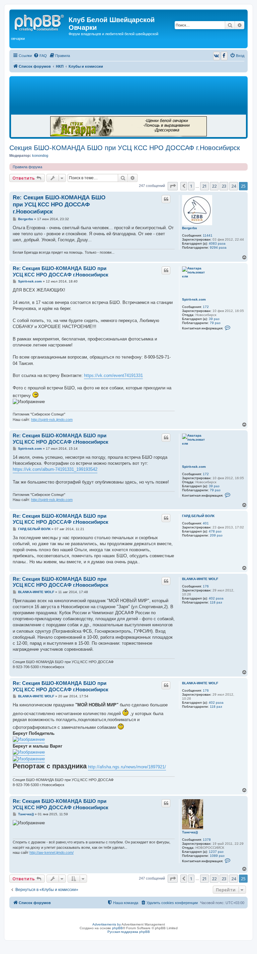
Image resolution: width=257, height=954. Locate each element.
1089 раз (217, 855)
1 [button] (191, 186)
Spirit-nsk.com (194, 299)
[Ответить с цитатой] (166, 199)
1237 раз (216, 851)
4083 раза (217, 243)
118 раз (216, 602)
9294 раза (218, 247)
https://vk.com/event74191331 (113, 375)
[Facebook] (224, 56)
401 (206, 523)
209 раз (216, 535)
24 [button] (233, 186)
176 (206, 586)
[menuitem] (40, 56)
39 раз (214, 319)
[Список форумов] (40, 22)
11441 (207, 235)
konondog (40, 155)
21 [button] (204, 186)
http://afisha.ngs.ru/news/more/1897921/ (127, 766)
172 (206, 307)
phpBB (117, 928)
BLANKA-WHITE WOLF (200, 579)
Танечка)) (190, 832)
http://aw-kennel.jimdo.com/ (51, 852)
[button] (173, 186)
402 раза (216, 598)
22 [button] (214, 186)
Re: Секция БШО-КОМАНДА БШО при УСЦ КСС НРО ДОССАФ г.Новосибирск (59, 204)
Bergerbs (189, 228)
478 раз (215, 531)
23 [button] (224, 186)
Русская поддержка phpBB (128, 932)
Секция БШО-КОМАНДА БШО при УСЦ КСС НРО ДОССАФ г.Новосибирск (124, 147)
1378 (207, 839)
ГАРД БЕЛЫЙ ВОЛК (198, 516)
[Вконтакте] (216, 56)
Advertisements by (106, 924)
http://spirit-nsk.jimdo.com (52, 420)
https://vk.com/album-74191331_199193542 (55, 469)
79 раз (215, 323)
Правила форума (27, 167)
